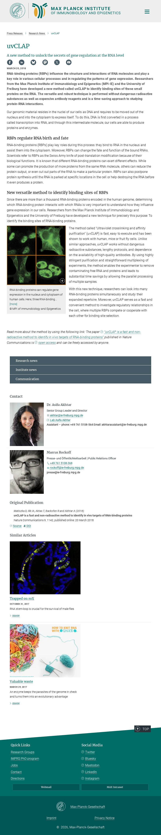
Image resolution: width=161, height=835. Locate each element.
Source (17, 525)
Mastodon (92, 765)
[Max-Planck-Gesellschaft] (63, 806)
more (16, 615)
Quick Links (20, 745)
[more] (13, 304)
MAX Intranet (115, 787)
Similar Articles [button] (23, 535)
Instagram (92, 778)
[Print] (69, 62)
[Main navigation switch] (147, 12)
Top (146, 729)
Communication (27, 379)
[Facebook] (10, 62)
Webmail (46, 787)
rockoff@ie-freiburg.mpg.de (67, 467)
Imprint (51, 818)
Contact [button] (16, 396)
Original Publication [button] (26, 503)
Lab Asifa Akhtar (60, 420)
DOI (29, 525)
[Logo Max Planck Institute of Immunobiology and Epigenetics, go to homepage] (73, 10)
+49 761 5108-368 (61, 463)
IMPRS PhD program (25, 758)
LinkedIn (91, 772)
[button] (62, 281)
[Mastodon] (45, 62)
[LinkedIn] (22, 62)
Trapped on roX (22, 598)
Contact (16, 772)
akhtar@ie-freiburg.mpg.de (66, 415)
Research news (27, 361)
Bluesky (90, 758)
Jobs (14, 765)
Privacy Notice (104, 818)
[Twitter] (57, 62)
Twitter (90, 752)
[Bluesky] (33, 62)
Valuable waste (21, 681)
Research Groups (22, 752)
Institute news (26, 370)
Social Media (92, 745)
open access (47, 343)
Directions (18, 778)
